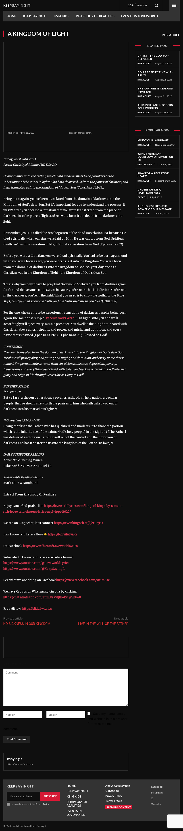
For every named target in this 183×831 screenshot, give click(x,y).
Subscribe (50, 796)
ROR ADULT (171, 35)
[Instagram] (147, 793)
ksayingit (14, 759)
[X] (21, 144)
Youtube (156, 804)
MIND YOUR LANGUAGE (152, 140)
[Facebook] (11, 144)
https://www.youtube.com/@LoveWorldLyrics (36, 563)
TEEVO (141, 197)
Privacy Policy (42, 804)
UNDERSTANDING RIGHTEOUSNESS (149, 191)
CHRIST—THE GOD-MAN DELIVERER (153, 57)
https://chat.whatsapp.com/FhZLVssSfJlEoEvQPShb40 (42, 597)
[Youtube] (147, 804)
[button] (156, 5)
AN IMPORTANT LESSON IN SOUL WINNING (155, 106)
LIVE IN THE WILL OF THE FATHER (103, 624)
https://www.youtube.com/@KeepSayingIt (34, 569)
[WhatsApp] (42, 144)
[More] (52, 144)
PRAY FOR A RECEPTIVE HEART (153, 175)
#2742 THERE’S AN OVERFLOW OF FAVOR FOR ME (155, 157)
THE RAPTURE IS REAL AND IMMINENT (155, 90)
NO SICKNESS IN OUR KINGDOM (26, 624)
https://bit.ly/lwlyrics (62, 534)
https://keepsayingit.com (20, 764)
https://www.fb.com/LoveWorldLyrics (50, 546)
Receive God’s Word (60, 318)
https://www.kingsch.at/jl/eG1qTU (78, 523)
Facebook (156, 786)
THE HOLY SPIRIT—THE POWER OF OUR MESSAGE (154, 207)
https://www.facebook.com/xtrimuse (83, 580)
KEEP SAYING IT (146, 164)
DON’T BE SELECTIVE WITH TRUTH (155, 73)
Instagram (157, 792)
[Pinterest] (31, 144)
